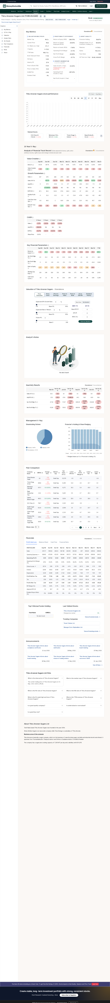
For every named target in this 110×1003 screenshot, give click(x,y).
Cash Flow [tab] (54, 542)
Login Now (95, 984)
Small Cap (74, 19)
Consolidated (98, 31)
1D (71, 98)
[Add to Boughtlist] (44, 16)
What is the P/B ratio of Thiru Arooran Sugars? (81, 691)
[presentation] (101, 136)
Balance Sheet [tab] (43, 542)
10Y (96, 98)
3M (78, 98)
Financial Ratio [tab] (64, 542)
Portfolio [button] (48, 11)
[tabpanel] (64, 570)
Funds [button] (41, 11)
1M (74, 98)
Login (91, 6)
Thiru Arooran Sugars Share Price (10, 22)
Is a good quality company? (36, 705)
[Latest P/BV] (99, 473)
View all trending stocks (91, 631)
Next (95, 527)
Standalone (88, 31)
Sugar (68, 19)
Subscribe (100, 1)
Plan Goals (57, 11)
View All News (97, 665)
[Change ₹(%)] (50, 473)
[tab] (39, 295)
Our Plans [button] (20, 11)
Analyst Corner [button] (65, 11)
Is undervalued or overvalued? (76, 705)
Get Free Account (101, 6)
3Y (89, 98)
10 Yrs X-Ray (7, 32)
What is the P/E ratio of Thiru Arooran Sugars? (42, 691)
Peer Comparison (8, 44)
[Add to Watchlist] (40, 16)
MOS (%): (75, 317)
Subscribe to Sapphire (69, 995)
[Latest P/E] (91, 473)
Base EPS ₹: (75, 309)
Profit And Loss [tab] (31, 542)
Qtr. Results (7, 41)
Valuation (6, 35)
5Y (92, 98)
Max (100, 98)
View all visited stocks (92, 617)
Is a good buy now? (34, 712)
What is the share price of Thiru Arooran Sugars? (43, 678)
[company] (34, 473)
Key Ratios (98, 94)
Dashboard (29, 11)
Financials (6, 46)
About (5, 52)
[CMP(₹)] (42, 473)
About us (13, 11)
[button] (80, 11)
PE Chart (91, 94)
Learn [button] (90, 11)
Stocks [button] (35, 11)
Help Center (93, 1)
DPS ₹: (75, 313)
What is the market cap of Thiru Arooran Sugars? (81, 678)
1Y (85, 98)
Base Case (78, 302)
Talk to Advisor (82, 6)
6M (82, 98)
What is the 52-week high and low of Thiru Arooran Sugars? (41, 698)
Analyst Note (7, 38)
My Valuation (86, 302)
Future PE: (39, 317)
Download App (12, 1)
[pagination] (99, 527)
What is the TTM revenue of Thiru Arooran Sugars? (79, 698)
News (5, 49)
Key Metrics (7, 29)
